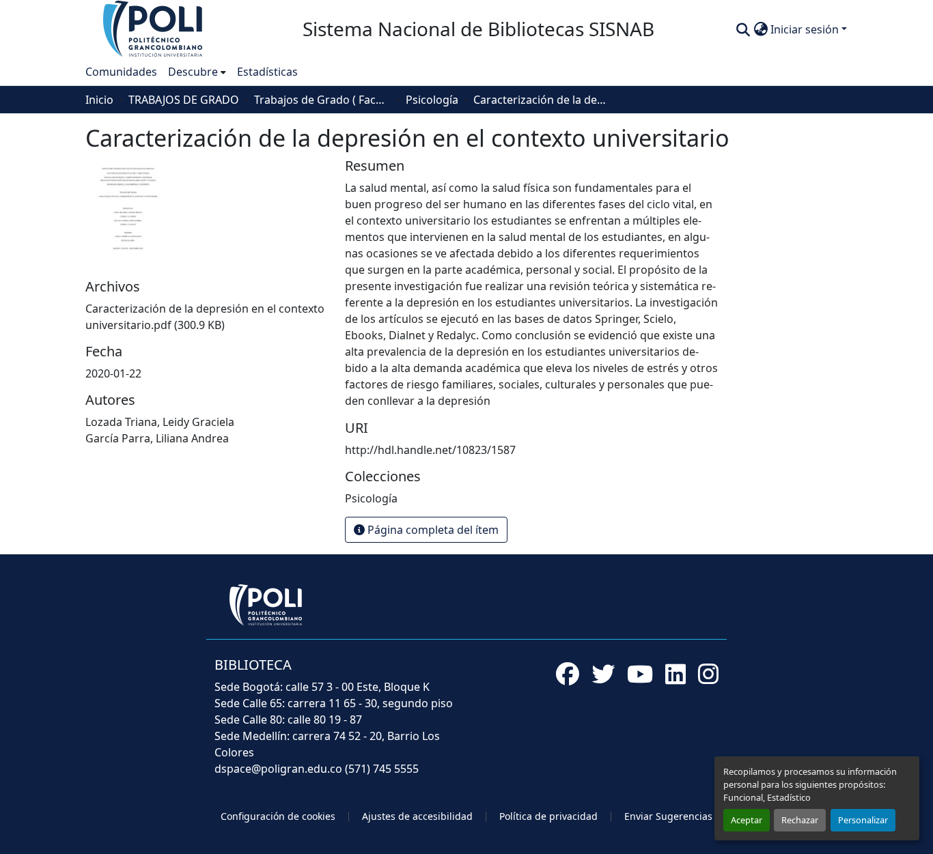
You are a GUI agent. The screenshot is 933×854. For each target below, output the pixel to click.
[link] (207, 316)
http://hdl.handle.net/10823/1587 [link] (430, 449)
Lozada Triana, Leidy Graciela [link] (159, 421)
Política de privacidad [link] (548, 816)
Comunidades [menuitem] (121, 71)
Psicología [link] (432, 99)
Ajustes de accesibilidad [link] (417, 816)
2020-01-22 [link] (113, 373)
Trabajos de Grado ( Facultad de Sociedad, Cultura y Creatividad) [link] (322, 99)
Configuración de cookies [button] (278, 816)
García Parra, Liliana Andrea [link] (157, 438)
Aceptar (746, 820)
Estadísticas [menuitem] (267, 71)
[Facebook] (567, 673)
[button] (153, 27)
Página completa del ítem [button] (432, 529)
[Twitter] (603, 673)
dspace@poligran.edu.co (278, 768)
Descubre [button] (193, 71)
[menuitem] (197, 71)
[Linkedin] (675, 673)
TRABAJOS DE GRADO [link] (183, 99)
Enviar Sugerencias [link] (668, 816)
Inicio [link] (99, 99)
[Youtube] (640, 673)
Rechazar (799, 820)
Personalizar (863, 820)
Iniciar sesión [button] (805, 29)
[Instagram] (708, 673)
